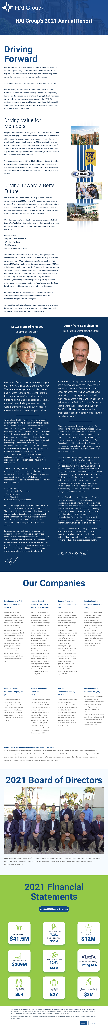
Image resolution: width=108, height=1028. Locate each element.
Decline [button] (92, 1023)
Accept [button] (83, 1023)
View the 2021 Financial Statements (54, 909)
